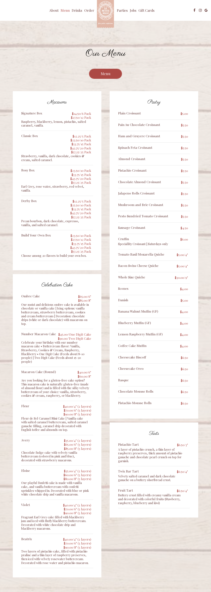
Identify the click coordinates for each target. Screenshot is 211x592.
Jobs (133, 10)
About (54, 10)
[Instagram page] (200, 10)
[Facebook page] (194, 10)
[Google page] (206, 10)
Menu (65, 10)
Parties (122, 10)
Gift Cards (146, 10)
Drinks (77, 10)
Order (89, 10)
